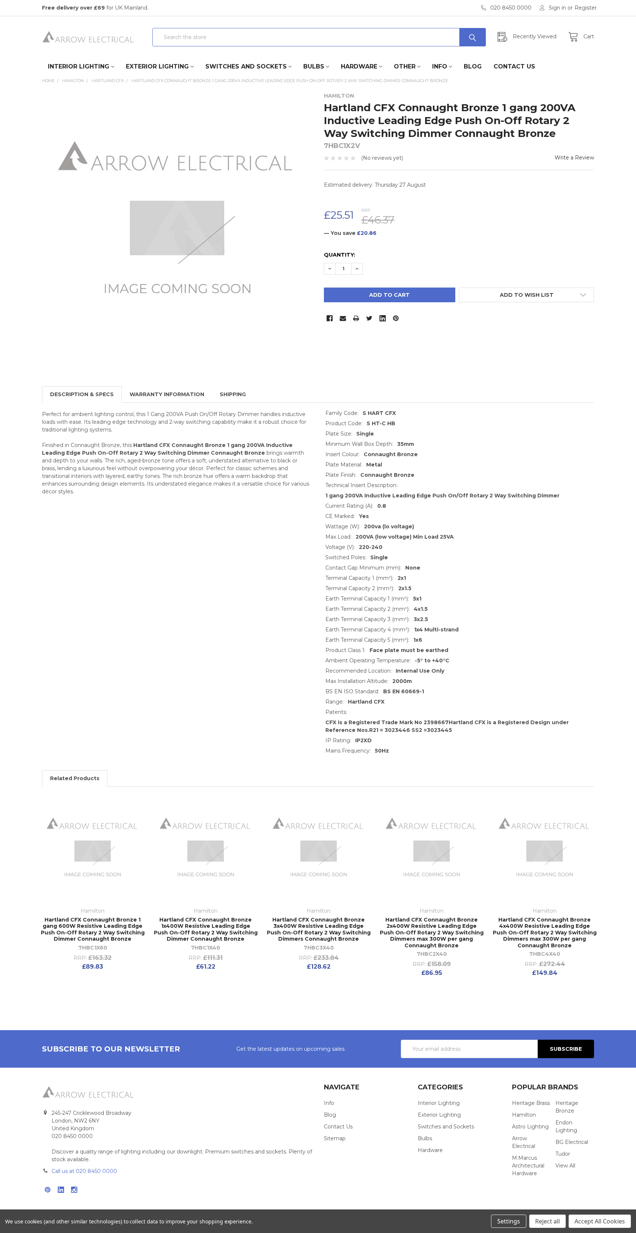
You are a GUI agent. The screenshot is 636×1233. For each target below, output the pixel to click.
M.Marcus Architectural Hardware (528, 1166)
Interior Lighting (78, 66)
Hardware (359, 66)
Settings (508, 1221)
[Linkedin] (382, 318)
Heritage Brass (531, 1103)
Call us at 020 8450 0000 (84, 1171)
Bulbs (313, 66)
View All (565, 1165)
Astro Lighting (530, 1126)
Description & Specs (82, 394)
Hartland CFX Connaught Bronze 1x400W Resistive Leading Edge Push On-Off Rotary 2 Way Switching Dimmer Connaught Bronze (206, 929)
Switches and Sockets (246, 66)
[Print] (356, 318)
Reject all (547, 1221)
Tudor (562, 1154)
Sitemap (335, 1138)
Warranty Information (167, 394)
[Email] (343, 318)
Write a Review (574, 157)
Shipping (233, 394)
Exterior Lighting (157, 66)
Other (405, 66)
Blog (473, 66)
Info (439, 66)
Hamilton (524, 1115)
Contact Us (514, 66)
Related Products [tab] (74, 778)
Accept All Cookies (600, 1221)
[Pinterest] (396, 318)
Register (586, 7)
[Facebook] (329, 318)
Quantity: (339, 254)
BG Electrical (571, 1142)
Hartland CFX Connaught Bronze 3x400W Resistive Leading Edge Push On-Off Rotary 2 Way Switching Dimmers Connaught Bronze (319, 929)
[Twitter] (369, 318)
